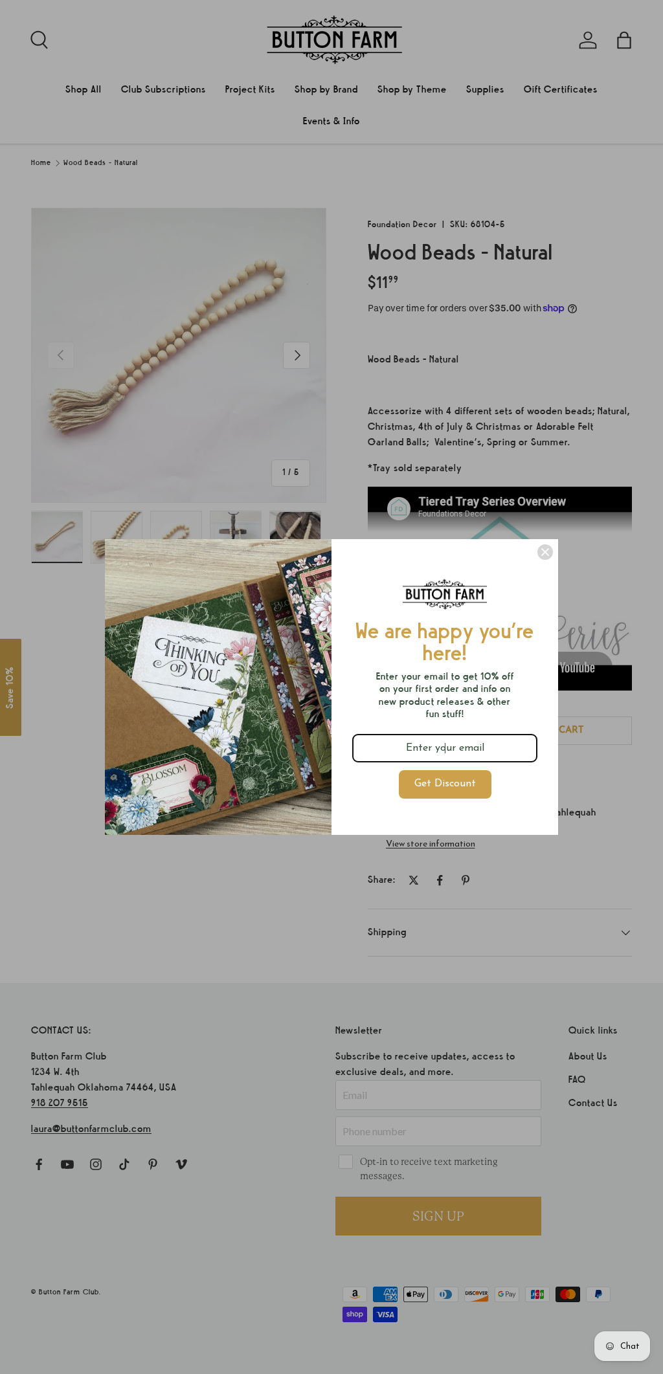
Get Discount (445, 784)
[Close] (545, 552)
